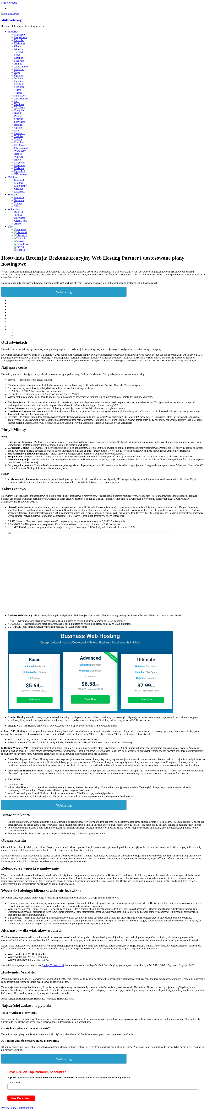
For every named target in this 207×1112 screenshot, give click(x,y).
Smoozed (19, 180)
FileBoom (19, 168)
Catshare (18, 119)
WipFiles (18, 156)
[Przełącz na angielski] (20, 229)
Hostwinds (19, 217)
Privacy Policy (8, 1108)
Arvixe (17, 223)
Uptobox (18, 81)
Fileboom (19, 60)
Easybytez (19, 162)
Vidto (17, 206)
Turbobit (18, 52)
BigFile (18, 124)
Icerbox (18, 153)
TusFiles (18, 136)
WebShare (19, 107)
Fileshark (19, 84)
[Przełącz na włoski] (19, 241)
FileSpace (19, 87)
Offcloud (18, 188)
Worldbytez (20, 151)
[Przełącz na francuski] (20, 238)
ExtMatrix (19, 133)
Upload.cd (19, 171)
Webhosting (14, 209)
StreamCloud (21, 98)
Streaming (13, 194)
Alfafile (18, 63)
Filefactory (19, 43)
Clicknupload (21, 148)
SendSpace (20, 95)
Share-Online (21, 66)
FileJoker (19, 69)
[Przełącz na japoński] (19, 249)
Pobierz (18, 116)
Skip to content (9, 2)
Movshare (19, 197)
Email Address (14, 1082)
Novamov (19, 200)
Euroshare (19, 142)
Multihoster (13, 177)
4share (17, 89)
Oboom (18, 46)
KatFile (18, 113)
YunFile (18, 139)
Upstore (18, 127)
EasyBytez (19, 191)
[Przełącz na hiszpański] (20, 235)
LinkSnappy (20, 185)
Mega (17, 72)
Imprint (29, 1108)
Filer (16, 130)
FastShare (19, 104)
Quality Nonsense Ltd (53, 965)
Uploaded (19, 40)
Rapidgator (20, 34)
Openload (19, 75)
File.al (17, 54)
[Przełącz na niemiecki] (20, 232)
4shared (18, 92)
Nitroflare (19, 49)
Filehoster (13, 31)
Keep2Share (20, 37)
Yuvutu (18, 203)
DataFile (18, 57)
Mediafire (19, 78)
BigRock (18, 212)
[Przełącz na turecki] (19, 247)
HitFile (17, 159)
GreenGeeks (20, 220)
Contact (21, 1108)
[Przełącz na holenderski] (21, 244)
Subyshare (19, 121)
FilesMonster (20, 145)
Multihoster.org (11, 20)
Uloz (16, 101)
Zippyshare (20, 110)
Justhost (18, 215)
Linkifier (18, 183)
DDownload (20, 174)
